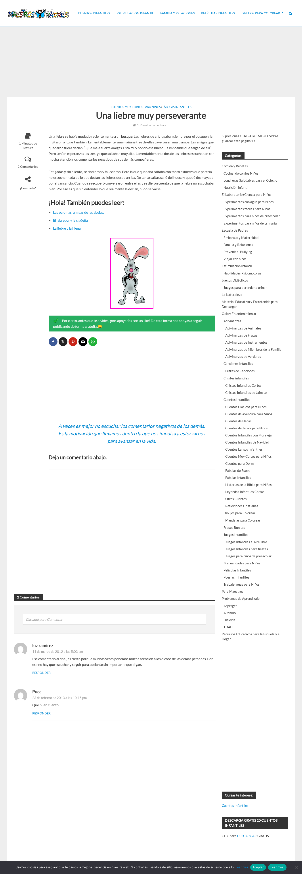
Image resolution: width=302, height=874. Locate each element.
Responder (41, 672)
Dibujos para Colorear (260, 13)
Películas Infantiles (218, 13)
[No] (296, 867)
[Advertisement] (151, 62)
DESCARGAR (247, 836)
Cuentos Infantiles (94, 13)
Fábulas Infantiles (176, 107)
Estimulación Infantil (135, 13)
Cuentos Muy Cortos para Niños (136, 107)
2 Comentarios (28, 166)
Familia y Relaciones (177, 13)
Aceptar (258, 867)
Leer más (241, 867)
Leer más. (277, 867)
